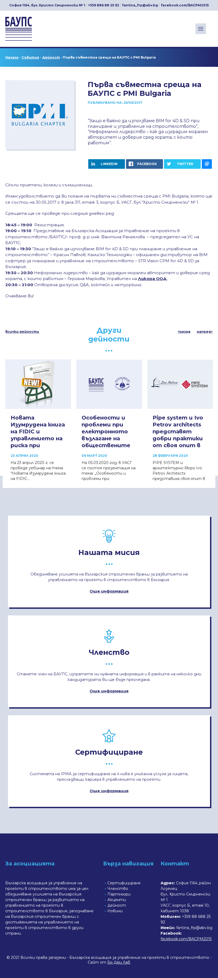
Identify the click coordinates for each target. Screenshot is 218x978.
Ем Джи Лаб (118, 962)
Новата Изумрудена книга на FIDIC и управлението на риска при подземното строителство (38, 438)
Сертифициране (124, 883)
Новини (115, 911)
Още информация (109, 591)
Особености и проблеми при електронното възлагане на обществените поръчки (106, 434)
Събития (30, 57)
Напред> (205, 332)
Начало (12, 57)
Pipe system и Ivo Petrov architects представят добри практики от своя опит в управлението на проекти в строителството (180, 441)
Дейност (51, 57)
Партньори (119, 894)
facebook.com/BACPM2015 (185, 5)
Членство (117, 888)
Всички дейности (22, 332)
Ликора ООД (152, 278)
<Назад (184, 332)
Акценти (116, 899)
